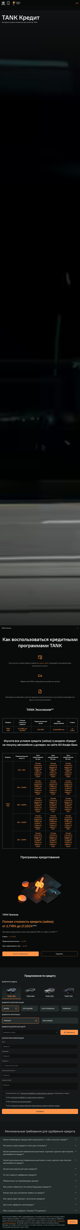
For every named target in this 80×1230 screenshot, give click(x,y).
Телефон (5, 1061)
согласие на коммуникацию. (21, 1101)
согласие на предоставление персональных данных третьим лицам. (35, 1106)
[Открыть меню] (76, 3)
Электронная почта (8, 1070)
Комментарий (6, 1080)
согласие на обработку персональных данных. (27, 1097)
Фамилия (5, 1051)
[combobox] (29, 1032)
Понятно (72, 1222)
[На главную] (3, 3)
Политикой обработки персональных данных (37, 1093)
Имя (3, 1042)
